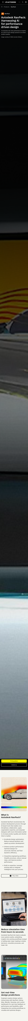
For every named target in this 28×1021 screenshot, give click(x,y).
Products (6, 7)
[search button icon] (22, 2)
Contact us (14, 765)
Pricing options (14, 761)
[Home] (10, 2)
